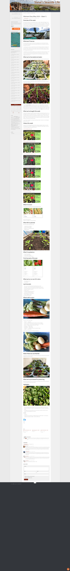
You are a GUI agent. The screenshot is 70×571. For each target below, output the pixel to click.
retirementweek (18, 126)
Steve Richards (26, 18)
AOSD (11, 117)
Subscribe (12, 26)
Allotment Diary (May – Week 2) (15, 59)
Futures (12, 119)
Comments (26, 444)
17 (20, 109)
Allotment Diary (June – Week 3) (15, 54)
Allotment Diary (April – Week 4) (15, 64)
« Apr (13, 112)
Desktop (15, 118)
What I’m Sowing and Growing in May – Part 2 (29, 166)
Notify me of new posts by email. (28, 477)
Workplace (12, 129)
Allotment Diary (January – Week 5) (16, 90)
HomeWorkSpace (16, 120)
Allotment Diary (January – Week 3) (16, 95)
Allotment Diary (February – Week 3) (16, 85)
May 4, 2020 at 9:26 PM (31, 460)
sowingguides (15, 127)
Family (18, 118)
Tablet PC (18, 127)
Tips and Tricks (16, 128)
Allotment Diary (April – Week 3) (15, 67)
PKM (12, 124)
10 (20, 108)
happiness (17, 119)
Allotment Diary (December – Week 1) (16, 100)
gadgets (15, 119)
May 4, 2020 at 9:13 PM (32, 451)
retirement (16, 126)
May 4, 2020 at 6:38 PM (31, 446)
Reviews (12, 127)
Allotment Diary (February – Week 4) (16, 82)
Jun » (19, 112)
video (19, 128)
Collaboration (17, 117)
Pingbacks (31, 444)
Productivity (13, 125)
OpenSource (18, 123)
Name (25, 471)
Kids (15, 121)
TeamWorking (12, 128)
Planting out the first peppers (27, 191)
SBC (13, 127)
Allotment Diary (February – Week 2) (16, 87)
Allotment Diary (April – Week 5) (15, 62)
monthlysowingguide (14, 123)
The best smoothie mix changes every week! (29, 141)
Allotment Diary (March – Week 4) (15, 72)
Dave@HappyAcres (27, 451)
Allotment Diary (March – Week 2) (15, 77)
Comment (25, 466)
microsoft (13, 122)
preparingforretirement (15, 124)
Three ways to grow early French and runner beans (30, 179)
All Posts (16, 116)
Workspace (14, 129)
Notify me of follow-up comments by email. (29, 476)
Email (38, 471)
